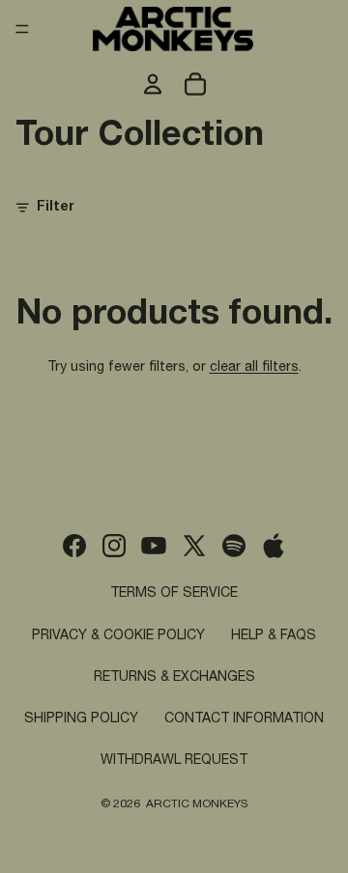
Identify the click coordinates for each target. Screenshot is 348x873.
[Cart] (195, 84)
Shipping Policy (81, 719)
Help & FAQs (273, 636)
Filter (55, 207)
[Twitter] (194, 545)
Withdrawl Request (174, 761)
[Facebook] (74, 545)
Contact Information (244, 719)
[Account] (152, 84)
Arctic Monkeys (196, 804)
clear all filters (254, 368)
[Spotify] (233, 545)
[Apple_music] (273, 545)
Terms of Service (174, 594)
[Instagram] (114, 545)
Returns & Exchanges (174, 678)
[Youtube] (153, 545)
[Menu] (22, 29)
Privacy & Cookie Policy (118, 636)
